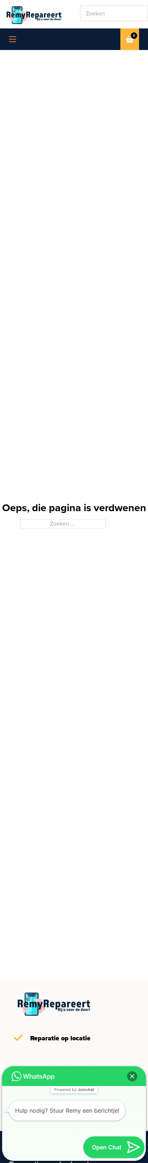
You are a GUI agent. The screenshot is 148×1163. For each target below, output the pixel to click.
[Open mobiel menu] (12, 39)
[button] (132, 1076)
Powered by (74, 1089)
